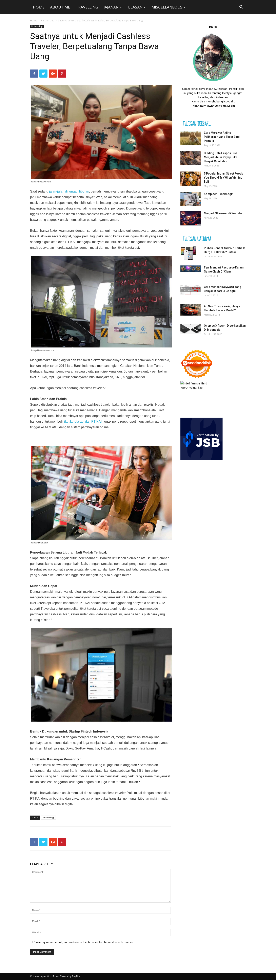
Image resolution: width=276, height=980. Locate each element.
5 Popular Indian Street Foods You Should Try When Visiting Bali (223, 177)
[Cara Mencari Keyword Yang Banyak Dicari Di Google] (190, 290)
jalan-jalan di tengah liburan (69, 191)
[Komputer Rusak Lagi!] (190, 199)
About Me (60, 7)
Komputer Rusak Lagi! (218, 194)
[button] (241, 7)
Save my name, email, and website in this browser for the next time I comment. (84, 942)
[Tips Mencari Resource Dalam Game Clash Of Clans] (190, 268)
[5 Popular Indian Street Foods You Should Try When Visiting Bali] (190, 179)
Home (38, 7)
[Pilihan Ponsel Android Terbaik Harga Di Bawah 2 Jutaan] (188, 253)
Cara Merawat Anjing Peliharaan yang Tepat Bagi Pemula (222, 136)
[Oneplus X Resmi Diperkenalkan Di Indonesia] (190, 329)
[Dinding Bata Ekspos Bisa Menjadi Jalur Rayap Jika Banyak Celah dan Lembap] (190, 158)
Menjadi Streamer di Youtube (223, 213)
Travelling (87, 7)
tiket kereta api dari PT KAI (82, 421)
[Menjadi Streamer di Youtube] (190, 218)
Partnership (47, 20)
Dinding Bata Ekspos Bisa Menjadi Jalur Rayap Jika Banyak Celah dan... (220, 157)
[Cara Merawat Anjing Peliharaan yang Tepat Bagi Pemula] (190, 138)
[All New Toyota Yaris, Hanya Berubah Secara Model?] (190, 310)
